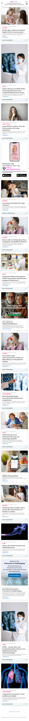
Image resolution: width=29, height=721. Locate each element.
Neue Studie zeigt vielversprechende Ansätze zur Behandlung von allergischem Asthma (13, 358)
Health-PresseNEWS (7, 40)
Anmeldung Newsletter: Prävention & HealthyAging (11, 590)
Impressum (19, 717)
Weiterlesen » (6, 37)
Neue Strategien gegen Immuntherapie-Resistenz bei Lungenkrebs (12, 398)
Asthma (4, 27)
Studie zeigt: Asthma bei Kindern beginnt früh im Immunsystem (13, 31)
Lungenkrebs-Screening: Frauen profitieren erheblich (13, 695)
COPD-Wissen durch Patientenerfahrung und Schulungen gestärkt (10, 437)
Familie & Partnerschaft (8, 213)
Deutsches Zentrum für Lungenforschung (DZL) (9, 26)
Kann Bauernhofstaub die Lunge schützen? (13, 204)
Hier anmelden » (6, 598)
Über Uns (25, 717)
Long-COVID (6, 124)
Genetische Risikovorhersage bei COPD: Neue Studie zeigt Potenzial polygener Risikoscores (14, 278)
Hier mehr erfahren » (7, 328)
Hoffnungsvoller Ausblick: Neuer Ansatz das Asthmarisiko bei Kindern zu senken (13, 510)
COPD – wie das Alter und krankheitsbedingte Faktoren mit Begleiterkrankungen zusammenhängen (13, 650)
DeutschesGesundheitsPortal (6, 320)
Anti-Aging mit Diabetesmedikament (9, 323)
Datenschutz (14, 717)
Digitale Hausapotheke (10, 476)
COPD (4, 86)
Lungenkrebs (6, 394)
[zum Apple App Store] (6, 175)
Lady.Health (4, 474)
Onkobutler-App (11, 165)
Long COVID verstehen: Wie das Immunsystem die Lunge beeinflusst (13, 128)
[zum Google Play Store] (22, 175)
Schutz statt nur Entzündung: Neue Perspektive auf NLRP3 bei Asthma (14, 241)
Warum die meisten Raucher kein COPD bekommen (13, 547)
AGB (9, 717)
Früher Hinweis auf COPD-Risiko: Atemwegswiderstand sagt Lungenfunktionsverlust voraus (13, 91)
